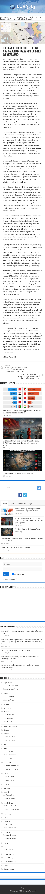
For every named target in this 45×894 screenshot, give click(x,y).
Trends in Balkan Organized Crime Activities (16, 650)
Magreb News (10, 795)
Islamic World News (12, 766)
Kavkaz (6, 774)
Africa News (10, 696)
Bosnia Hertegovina (10, 726)
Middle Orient (8, 803)
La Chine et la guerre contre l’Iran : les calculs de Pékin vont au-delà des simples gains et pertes (21, 443)
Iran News (9, 751)
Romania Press (11, 839)
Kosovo (6, 785)
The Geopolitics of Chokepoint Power (18, 473)
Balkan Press (10, 718)
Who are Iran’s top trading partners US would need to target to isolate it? (22, 412)
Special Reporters (10, 861)
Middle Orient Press (12, 809)
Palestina (7, 821)
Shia (5, 847)
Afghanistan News (12, 685)
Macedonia (7, 788)
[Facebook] (20, 495)
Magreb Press (10, 798)
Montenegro (8, 814)
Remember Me (19, 574)
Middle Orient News (12, 806)
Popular (12, 504)
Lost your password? (10, 579)
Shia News (9, 850)
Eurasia (9, 17)
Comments (22, 504)
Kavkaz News (10, 777)
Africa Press (10, 700)
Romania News (11, 835)
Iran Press (9, 758)
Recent (4, 504)
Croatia (6, 730)
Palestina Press (11, 828)
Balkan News (10, 715)
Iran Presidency (11, 755)
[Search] (39, 488)
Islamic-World (8, 763)
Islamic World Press (12, 769)
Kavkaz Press (10, 780)
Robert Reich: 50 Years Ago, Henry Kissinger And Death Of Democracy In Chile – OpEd (29, 375)
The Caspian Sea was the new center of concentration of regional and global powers (16, 368)
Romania (7, 832)
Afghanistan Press (12, 689)
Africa (6, 693)
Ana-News (7, 708)
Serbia (6, 843)
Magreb (6, 792)
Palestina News (11, 824)
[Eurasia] (22, 6)
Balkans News (10, 722)
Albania (6, 704)
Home (4, 17)
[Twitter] (25, 495)
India (5, 745)
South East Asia (9, 854)
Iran (5, 748)
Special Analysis (9, 858)
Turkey (6, 865)
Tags (30, 504)
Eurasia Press (10, 740)
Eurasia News (10, 737)
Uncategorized (9, 869)
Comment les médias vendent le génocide (15, 547)
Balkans (6, 712)
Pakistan (6, 818)
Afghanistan (8, 682)
